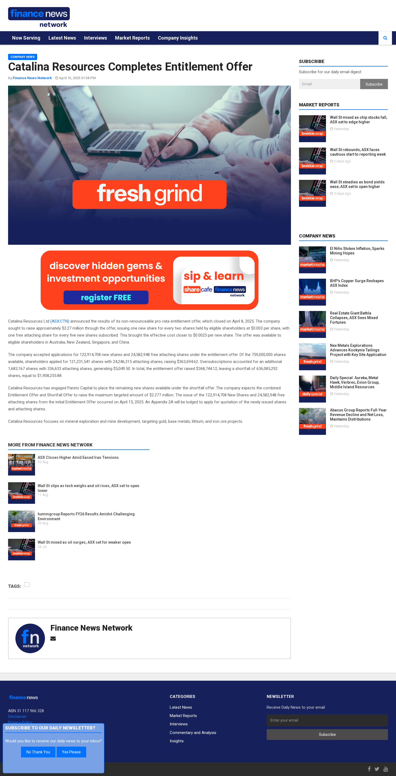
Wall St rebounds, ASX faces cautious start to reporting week (358, 152)
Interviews (95, 38)
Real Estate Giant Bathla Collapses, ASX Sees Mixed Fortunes (354, 317)
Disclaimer (17, 716)
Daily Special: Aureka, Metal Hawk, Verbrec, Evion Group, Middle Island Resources (354, 382)
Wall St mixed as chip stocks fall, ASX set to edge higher (358, 119)
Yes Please (71, 752)
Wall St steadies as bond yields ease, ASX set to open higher (357, 184)
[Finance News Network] (39, 17)
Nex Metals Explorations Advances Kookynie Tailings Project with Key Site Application (358, 350)
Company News (23, 57)
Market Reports (132, 38)
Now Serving (26, 38)
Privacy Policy (20, 722)
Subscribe (374, 84)
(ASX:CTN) (59, 321)
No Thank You (38, 752)
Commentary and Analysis (193, 732)
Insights (177, 741)
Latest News (62, 38)
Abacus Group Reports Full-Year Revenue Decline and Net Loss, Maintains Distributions (358, 414)
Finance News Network (91, 627)
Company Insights (178, 38)
